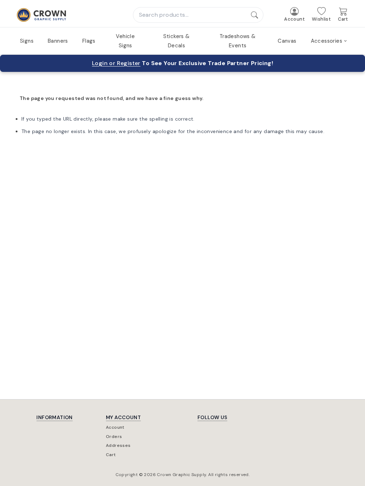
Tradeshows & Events (238, 41)
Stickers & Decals (176, 41)
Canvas (287, 40)
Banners (58, 40)
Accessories (326, 40)
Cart (111, 455)
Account (115, 427)
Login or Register (116, 63)
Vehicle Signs (125, 41)
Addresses (118, 445)
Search (257, 15)
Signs (27, 40)
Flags (89, 40)
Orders (114, 436)
